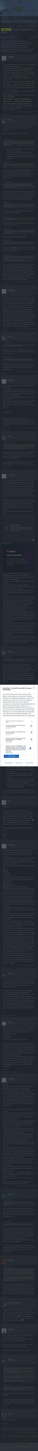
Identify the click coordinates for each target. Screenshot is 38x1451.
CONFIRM (11, 756)
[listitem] (19, 721)
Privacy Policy (29, 763)
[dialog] (19, 725)
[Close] (34, 688)
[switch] (30, 726)
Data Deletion (9, 763)
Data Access (19, 763)
